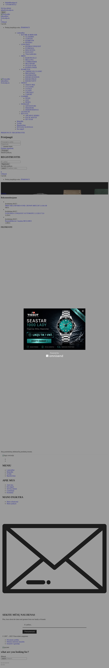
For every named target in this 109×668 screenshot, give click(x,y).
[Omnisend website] (54, 355)
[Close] (82, 311)
